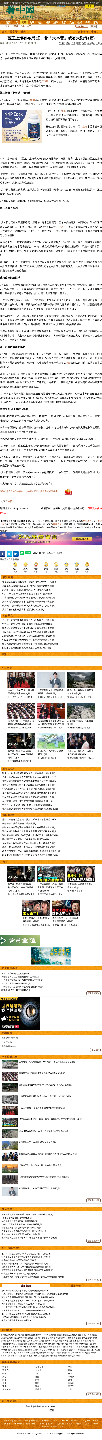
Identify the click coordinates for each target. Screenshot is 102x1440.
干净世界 (18, 1424)
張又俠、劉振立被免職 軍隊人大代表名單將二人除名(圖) (28, 605)
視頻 (4, 862)
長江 (16, 1338)
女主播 (97, 1350)
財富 (16, 1347)
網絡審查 (21, 1350)
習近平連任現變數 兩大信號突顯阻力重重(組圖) (22, 980)
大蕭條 (33, 925)
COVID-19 (44, 1335)
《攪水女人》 (92, 758)
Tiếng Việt (85, 1420)
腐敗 (74, 1341)
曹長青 (38, 1389)
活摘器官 (28, 1350)
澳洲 (64, 1353)
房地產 (3, 1347)
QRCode (37, 553)
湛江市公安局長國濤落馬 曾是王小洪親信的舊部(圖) (26, 648)
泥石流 (79, 727)
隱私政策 (55, 1420)
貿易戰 (74, 1335)
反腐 (78, 1341)
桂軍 (72, 1353)
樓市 (8, 1347)
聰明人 (43, 697)
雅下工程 (44, 894)
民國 (68, 1353)
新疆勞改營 (82, 1350)
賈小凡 (5, 1370)
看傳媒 (78, 1424)
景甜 (72, 758)
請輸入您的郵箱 (33, 1406)
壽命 (70, 1356)
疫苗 (47, 1338)
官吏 (29, 26)
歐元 (86, 1344)
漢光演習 (52, 1335)
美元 (66, 1344)
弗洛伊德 (59, 1338)
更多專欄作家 (93, 1394)
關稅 (95, 1338)
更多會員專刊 (93, 993)
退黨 (43, 1338)
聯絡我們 (18, 1420)
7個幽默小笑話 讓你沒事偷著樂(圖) (16, 1218)
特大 (89, 43)
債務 (58, 1344)
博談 (48, 22)
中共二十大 (15, 697)
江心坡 (69, 1350)
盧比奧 (33, 1335)
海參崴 (25, 1347)
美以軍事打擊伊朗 (10, 1038)
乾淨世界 (14, 761)
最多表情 (76, 1285)
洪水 (20, 1338)
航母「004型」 (61, 925)
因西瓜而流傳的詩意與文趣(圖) (15, 973)
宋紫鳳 (5, 1367)
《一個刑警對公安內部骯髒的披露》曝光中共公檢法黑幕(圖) (28, 1307)
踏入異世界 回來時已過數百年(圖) (16, 983)
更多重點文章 (93, 1200)
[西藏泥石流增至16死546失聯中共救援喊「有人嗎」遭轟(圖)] (10, 1085)
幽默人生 (37, 1356)
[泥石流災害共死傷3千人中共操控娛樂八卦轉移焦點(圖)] (10, 1131)
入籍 (40, 1353)
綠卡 (44, 1353)
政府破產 (49, 925)
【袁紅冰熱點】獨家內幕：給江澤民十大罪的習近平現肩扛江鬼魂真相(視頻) (35, 1294)
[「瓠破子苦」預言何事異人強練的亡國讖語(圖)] (10, 1165)
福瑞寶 (86, 1424)
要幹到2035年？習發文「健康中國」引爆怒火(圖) (25, 839)
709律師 (4, 1350)
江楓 (37, 1386)
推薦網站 (8, 1424)
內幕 (23, 26)
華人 (6, 1353)
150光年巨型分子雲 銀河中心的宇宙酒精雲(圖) (21, 1224)
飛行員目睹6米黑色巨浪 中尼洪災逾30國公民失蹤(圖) (24, 1263)
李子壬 (71, 1386)
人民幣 (75, 1344)
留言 (79, 43)
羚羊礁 (72, 925)
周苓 (4, 1377)
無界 (61, 1426)
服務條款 (45, 1420)
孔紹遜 (43, 727)
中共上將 (34, 697)
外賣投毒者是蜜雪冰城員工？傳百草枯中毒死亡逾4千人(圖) (27, 1300)
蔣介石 (87, 1353)
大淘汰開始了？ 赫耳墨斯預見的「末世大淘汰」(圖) (24, 1231)
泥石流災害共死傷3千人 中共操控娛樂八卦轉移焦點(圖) (43, 1131)
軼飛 (4, 1373)
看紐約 (69, 1424)
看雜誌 (51, 1424)
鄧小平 (3, 1356)
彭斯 (8, 1341)
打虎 (82, 1341)
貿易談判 (18, 1341)
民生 (49, 1353)
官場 (24, 22)
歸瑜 (70, 1370)
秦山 (4, 1383)
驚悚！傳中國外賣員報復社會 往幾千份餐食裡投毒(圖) (25, 1290)
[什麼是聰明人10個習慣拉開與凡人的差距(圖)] (10, 1188)
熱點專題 (7, 1033)
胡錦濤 (49, 727)
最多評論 (26, 1285)
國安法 (69, 1335)
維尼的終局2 (23, 761)
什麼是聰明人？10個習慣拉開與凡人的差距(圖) (39, 1188)
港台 (40, 22)
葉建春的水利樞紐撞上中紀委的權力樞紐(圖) (23, 609)
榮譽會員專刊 (10, 968)
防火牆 (91, 1347)
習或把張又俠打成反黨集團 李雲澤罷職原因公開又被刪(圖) (29, 831)
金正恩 (78, 1338)
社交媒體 (31, 1344)
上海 (84, 126)
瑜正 (4, 1386)
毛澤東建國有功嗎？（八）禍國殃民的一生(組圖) (23, 1310)
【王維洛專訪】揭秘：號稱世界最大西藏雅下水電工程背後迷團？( (50, 887)
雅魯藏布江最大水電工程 (60, 894)
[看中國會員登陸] (20, 940)
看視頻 (95, 1424)
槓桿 (62, 1344)
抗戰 (76, 1353)
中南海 (15, 26)
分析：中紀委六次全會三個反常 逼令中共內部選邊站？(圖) (29, 777)
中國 (68, 362)
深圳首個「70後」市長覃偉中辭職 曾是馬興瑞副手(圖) (27, 801)
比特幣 (81, 1344)
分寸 (57, 758)
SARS (74, 1350)
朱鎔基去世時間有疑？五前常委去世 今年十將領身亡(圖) (28, 843)
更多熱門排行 (93, 1280)
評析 (36, 26)
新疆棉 (11, 1338)
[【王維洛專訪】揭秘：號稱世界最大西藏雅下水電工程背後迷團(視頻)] (10, 1119)
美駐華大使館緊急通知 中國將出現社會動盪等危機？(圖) (28, 827)
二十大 (23, 697)
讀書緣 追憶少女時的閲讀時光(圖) (16, 990)
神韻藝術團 (30, 1424)
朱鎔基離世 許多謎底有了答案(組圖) (19, 823)
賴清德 (27, 1335)
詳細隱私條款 (60, 6)
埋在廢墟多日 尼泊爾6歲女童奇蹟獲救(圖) (19, 1221)
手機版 (62, 43)
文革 (74, 1356)
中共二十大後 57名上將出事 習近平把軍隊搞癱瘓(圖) (27, 593)
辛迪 (70, 1389)
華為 (73, 1338)
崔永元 (41, 1341)
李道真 (38, 1370)
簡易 (70, 1367)
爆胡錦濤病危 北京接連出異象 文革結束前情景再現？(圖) (29, 819)
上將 (28, 697)
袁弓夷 (25, 1338)
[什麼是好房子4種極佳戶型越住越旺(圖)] (10, 1142)
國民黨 (59, 1335)
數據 (88, 727)
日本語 (95, 1420)
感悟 (47, 1356)
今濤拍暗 (39, 1367)
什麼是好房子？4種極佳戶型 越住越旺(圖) (37, 1142)
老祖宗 (47, 758)
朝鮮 (40, 1344)
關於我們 (35, 1420)
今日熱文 (7, 668)
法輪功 (14, 1350)
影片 (95, 22)
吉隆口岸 (14, 727)
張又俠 (86, 1335)
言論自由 (90, 1350)
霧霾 (78, 1347)
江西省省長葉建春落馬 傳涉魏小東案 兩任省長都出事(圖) (29, 781)
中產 (20, 1347)
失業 (72, 891)
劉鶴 (24, 1341)
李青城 (71, 1383)
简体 (68, 43)
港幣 (94, 1344)
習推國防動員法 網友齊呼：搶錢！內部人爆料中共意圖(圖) (29, 582)
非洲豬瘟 (64, 1347)
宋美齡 (93, 1353)
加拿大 (44, 1344)
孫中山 (81, 1353)
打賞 (73, 43)
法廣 (25, 1344)
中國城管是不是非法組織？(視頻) (16, 1320)
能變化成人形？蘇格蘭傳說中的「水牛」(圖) (21, 1228)
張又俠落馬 (7, 1042)
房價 (54, 1347)
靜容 (37, 1383)
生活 (79, 22)
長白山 (55, 1350)
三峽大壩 (4, 1338)
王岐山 (31, 100)
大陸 (16, 22)
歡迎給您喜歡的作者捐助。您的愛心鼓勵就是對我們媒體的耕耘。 (31, 491)
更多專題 (95, 1050)
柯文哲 (52, 1338)
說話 (52, 758)
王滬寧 (29, 1341)
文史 (71, 22)
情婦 (70, 1341)
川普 (22, 1335)
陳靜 (37, 1377)
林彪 (8, 1356)
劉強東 (45, 1347)
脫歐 (50, 1344)
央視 (2, 1353)
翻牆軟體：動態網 (49, 1426)
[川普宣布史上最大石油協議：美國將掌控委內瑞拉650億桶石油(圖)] (10, 1154)
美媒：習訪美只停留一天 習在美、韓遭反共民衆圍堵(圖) (28, 847)
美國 (32, 22)
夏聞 (70, 1373)
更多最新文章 (93, 1241)
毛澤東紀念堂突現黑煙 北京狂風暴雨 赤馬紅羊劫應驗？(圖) (30, 855)
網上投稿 (7, 1420)
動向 (7, 26)
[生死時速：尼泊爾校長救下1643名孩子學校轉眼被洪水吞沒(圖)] (10, 1062)
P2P (74, 1347)
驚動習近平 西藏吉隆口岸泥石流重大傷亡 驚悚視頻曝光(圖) (27, 1297)
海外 (53, 1353)
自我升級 (58, 697)
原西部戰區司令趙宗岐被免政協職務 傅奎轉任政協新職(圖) (29, 793)
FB (36, 1344)
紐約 (56, 22)
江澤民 (45, 81)
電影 (31, 761)
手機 (51, 1356)
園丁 (4, 1380)
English (65, 1420)
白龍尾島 (62, 1350)
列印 (84, 43)
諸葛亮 (25, 1356)
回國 (36, 1353)
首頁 (8, 22)
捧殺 (76, 758)
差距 (52, 697)
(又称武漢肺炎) (14, 1335)
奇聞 (87, 22)
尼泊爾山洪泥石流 (25, 727)
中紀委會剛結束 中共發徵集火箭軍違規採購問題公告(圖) (28, 640)
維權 (96, 1347)
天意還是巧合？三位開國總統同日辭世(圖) (20, 977)
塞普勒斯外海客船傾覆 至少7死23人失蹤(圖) (20, 1234)
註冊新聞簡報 (10, 1400)
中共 (69, 1338)
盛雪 (37, 1380)
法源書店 (41, 1424)
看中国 (22, 12)
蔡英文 (35, 1347)
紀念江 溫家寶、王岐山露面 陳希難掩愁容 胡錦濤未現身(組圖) (31, 851)
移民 (10, 1353)
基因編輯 (84, 1347)
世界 (63, 22)
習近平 (62, 226)
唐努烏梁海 (48, 1350)
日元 (90, 1344)
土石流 (89, 697)
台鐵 (64, 1335)
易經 (31, 1356)
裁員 (27, 925)
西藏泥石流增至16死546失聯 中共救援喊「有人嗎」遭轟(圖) (45, 1085)
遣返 (27, 1353)
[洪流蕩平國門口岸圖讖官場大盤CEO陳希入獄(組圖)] (10, 1073)
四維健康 (6, 1389)
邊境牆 (3, 1341)
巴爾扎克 (82, 758)
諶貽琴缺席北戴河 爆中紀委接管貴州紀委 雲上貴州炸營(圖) (30, 835)
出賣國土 (93, 1335)
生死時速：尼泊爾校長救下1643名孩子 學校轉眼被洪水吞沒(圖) (47, 1062)
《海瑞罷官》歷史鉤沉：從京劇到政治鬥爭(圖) (22, 987)
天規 (42, 758)
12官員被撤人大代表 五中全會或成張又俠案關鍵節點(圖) (28, 597)
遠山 (37, 1373)
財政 (12, 1347)
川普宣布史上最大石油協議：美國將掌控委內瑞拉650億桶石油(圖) (48, 1154)
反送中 (61, 1341)
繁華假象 (40, 925)
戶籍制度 (78, 891)
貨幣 (70, 1344)
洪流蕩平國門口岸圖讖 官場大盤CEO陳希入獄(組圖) (26, 590)
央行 (54, 1344)
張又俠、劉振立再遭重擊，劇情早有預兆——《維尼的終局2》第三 (20, 754)
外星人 (64, 1356)
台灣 (30, 1347)
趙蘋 (70, 1380)
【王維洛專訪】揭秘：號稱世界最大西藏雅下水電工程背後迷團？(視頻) (50, 1119)
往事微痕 (11, 1344)
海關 (23, 1353)
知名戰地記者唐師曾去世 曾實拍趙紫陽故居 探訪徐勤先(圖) (30, 644)
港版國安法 (32, 1338)
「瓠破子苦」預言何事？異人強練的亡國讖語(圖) (40, 1165)
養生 (78, 1356)
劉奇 (12, 1356)
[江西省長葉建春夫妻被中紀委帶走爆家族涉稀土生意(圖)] (10, 1177)
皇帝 (20, 1356)
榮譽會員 (87, 521)
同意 (89, 6)
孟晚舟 (90, 1338)
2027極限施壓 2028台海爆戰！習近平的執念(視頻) (23, 1317)
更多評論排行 (93, 1323)
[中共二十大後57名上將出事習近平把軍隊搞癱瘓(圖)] (10, 1108)
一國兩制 (4, 1344)
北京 (40, 1347)
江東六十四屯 (38, 1350)
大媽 (50, 1347)
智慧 (43, 1356)
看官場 (14, 31)
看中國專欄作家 (11, 1362)
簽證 (32, 1353)
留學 (19, 1353)
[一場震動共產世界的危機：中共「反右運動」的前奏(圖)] (10, 1096)
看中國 (9, 501)
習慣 (48, 697)
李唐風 (71, 1377)
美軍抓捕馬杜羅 (9, 1046)
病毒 (38, 1335)
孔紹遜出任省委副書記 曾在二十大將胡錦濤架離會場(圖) (28, 586)
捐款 (26, 1420)
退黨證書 (60, 1424)
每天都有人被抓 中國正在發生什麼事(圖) (19, 1260)
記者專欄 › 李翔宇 (88, 31)
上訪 (9, 1350)
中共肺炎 (4, 1335)
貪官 (66, 1341)
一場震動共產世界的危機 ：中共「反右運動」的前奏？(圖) (45, 1096)
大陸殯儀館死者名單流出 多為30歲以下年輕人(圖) (23, 1304)
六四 (39, 1338)
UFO (65, 1338)
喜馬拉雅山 (74, 697)
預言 (56, 1356)
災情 (84, 727)
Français (74, 1420)
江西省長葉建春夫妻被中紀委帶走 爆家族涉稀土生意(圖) (28, 601)
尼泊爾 (82, 697)
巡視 (63, 111)
